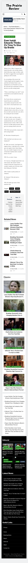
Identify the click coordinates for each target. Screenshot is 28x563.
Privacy (5, 527)
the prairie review (15, 191)
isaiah (17, 188)
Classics (18, 292)
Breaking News (11, 292)
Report (8, 366)
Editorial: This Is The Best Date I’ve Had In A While (16, 264)
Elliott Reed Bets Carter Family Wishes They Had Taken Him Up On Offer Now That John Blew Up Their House (14, 512)
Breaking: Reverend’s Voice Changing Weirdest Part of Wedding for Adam (14, 315)
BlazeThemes (19, 556)
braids (11, 188)
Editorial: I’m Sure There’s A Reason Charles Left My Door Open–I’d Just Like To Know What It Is (7, 468)
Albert (17, 461)
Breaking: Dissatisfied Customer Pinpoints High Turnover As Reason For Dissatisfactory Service (14, 418)
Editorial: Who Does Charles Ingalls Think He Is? (20, 453)
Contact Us (6, 548)
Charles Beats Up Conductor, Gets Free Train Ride (16, 252)
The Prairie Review (14, 7)
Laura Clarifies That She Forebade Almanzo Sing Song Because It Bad (14, 296)
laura (6, 191)
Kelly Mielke (8, 51)
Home (5, 532)
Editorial (8, 348)
